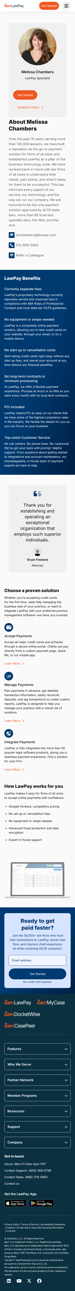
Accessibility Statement (53, 1224)
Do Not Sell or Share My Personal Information (40, 1227)
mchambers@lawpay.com (36, 235)
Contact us (11, 1183)
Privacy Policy (11, 1224)
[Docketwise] (22, 1014)
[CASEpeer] (19, 1026)
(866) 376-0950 (36, 1177)
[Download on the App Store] (15, 1203)
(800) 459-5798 (40, 1170)
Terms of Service (30, 1224)
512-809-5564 (27, 245)
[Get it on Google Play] (41, 1203)
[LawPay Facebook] (39, 1281)
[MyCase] (51, 1002)
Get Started (25, 95)
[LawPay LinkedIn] (8, 1281)
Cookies (10, 1227)
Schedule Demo (28, 107)
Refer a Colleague (30, 255)
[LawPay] (17, 1002)
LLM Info (10, 1231)
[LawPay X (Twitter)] (29, 1281)
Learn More (12, 663)
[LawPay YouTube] (19, 1281)
